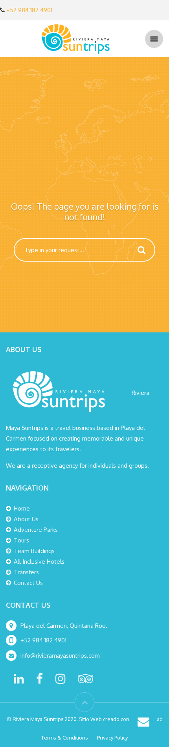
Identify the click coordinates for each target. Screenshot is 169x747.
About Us (26, 519)
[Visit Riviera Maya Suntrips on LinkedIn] (19, 681)
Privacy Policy (112, 737)
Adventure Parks (36, 529)
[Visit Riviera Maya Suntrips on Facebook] (39, 681)
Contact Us (28, 583)
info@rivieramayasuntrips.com (60, 655)
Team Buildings (34, 551)
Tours (21, 540)
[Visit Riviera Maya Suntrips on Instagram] (60, 681)
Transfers (26, 572)
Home (22, 508)
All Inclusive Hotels (39, 561)
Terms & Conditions (64, 737)
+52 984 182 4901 (29, 10)
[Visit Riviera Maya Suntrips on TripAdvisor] (85, 681)
